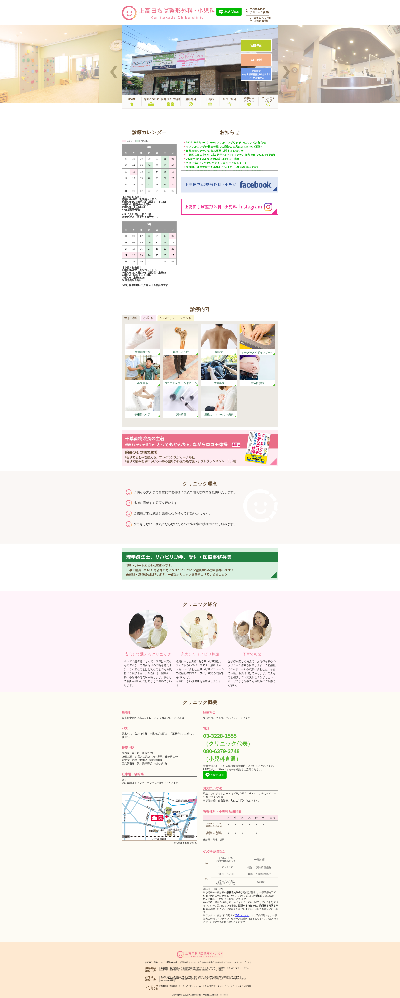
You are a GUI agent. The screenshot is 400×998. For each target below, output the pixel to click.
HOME (149, 962)
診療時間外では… (217, 979)
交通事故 (164, 970)
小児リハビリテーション (213, 986)
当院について (159, 962)
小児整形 (221, 968)
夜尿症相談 (180, 979)
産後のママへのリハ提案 (212, 970)
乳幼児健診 (224, 977)
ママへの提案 (202, 979)
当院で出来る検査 (184, 977)
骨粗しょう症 (179, 968)
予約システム (242, 915)
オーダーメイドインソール (204, 968)
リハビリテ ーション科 (176, 318)
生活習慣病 (174, 970)
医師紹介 (185, 962)
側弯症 (189, 968)
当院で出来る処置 (201, 977)
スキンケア (235, 977)
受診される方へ (173, 962)
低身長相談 (190, 979)
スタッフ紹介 (195, 962)
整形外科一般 (166, 968)
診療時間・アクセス (224, 962)
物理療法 (164, 986)
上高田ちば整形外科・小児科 (196, 995)
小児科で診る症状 (167, 977)
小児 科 (148, 318)
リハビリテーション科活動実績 (238, 986)
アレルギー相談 (167, 979)
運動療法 (173, 986)
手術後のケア (186, 970)
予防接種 (197, 970)
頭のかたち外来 (167, 980)
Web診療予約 (208, 962)
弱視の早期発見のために (236, 979)
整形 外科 (131, 318)
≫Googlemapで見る (185, 842)
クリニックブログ (241, 962)
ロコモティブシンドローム (237, 968)
